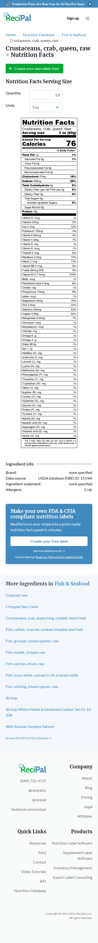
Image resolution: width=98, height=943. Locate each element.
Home (11, 34)
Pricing (86, 797)
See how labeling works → (49, 551)
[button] (87, 18)
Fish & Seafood (74, 34)
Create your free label (49, 541)
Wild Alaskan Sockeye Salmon (30, 726)
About (87, 778)
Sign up (73, 18)
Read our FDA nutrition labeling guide (59, 557)
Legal (88, 806)
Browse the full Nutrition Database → (29, 738)
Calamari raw (16, 595)
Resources (37, 843)
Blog (88, 787)
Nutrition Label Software (72, 843)
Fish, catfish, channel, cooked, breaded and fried (44, 629)
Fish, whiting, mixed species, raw (32, 686)
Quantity (13, 93)
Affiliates (85, 816)
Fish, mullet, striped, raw (25, 652)
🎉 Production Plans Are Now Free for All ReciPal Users (46, 4)
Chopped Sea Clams (22, 606)
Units (10, 105)
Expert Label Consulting (72, 877)
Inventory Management (73, 867)
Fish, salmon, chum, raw (25, 663)
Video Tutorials (33, 871)
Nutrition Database (39, 34)
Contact (39, 862)
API (43, 881)
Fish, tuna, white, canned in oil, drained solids (42, 675)
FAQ (42, 852)
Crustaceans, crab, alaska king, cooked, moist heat (46, 618)
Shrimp (11, 698)
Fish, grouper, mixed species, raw (32, 640)
